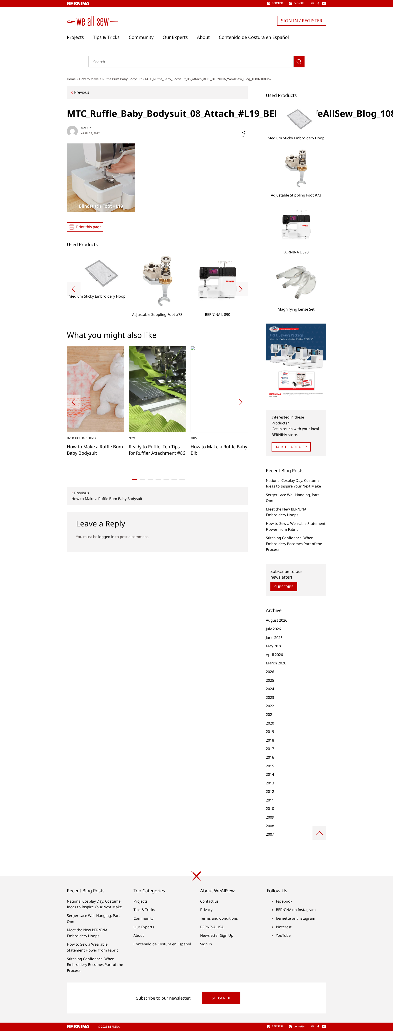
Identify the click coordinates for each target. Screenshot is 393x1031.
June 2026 (274, 637)
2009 (270, 817)
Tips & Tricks (106, 37)
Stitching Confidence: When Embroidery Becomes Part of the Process (294, 543)
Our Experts (175, 37)
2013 (270, 783)
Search (299, 61)
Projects (75, 37)
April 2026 (274, 654)
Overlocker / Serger (81, 438)
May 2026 (274, 645)
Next (241, 289)
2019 (270, 731)
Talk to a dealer (291, 446)
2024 (270, 688)
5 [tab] (166, 479)
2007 (270, 834)
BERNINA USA (212, 926)
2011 (270, 800)
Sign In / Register (301, 21)
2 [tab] (142, 479)
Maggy (86, 128)
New (132, 438)
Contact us (209, 901)
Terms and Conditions (219, 918)
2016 (270, 757)
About (203, 37)
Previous (81, 92)
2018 (270, 740)
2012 (270, 791)
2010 (270, 808)
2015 (270, 765)
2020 (270, 723)
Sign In (206, 944)
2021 (270, 714)
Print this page (88, 226)
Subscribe (283, 586)
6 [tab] (174, 479)
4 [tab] (158, 479)
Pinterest (284, 926)
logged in (106, 536)
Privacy (206, 909)
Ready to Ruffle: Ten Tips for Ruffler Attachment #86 (157, 450)
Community (141, 37)
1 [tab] (134, 479)
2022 (270, 705)
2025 (270, 680)
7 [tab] (182, 479)
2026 (270, 671)
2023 (270, 697)
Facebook (284, 901)
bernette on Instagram (295, 918)
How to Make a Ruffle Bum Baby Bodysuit (110, 79)
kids (194, 438)
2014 (270, 774)
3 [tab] (150, 479)
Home (71, 79)
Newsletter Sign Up (216, 935)
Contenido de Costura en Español (254, 37)
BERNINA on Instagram (296, 909)
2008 (270, 825)
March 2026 (276, 663)
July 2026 (273, 628)
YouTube (283, 935)
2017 (270, 748)
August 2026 (276, 620)
